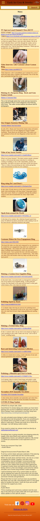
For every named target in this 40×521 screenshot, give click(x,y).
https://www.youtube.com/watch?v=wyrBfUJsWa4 (16, 351)
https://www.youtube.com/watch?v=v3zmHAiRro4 (16, 155)
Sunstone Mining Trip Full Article (11, 125)
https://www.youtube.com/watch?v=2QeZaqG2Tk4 (16, 186)
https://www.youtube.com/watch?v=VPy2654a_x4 (16, 216)
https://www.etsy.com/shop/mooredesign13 (15, 413)
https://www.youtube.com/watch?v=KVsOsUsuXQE (16, 276)
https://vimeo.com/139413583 (10, 242)
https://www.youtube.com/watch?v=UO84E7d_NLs (16, 376)
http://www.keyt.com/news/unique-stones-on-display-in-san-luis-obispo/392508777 (19, 33)
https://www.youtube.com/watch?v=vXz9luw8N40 (16, 328)
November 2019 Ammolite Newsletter (12, 394)
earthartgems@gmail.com (9, 430)
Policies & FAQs (21, 509)
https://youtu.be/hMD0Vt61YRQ (11, 304)
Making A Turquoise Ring (8, 97)
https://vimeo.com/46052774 (13, 69)
